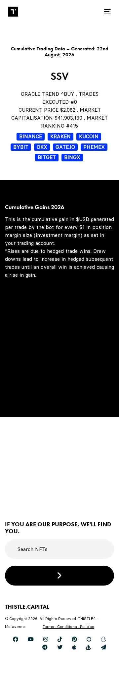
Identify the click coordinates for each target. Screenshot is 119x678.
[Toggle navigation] (94, 11)
